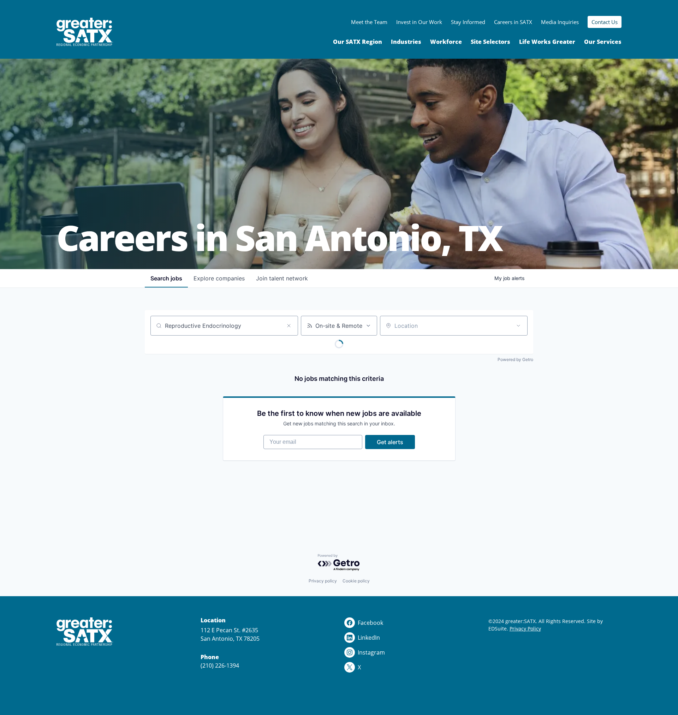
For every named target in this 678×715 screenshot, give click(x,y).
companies (219, 278)
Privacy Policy (525, 628)
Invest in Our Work (419, 21)
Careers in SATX (513, 21)
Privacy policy (323, 580)
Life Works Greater (547, 42)
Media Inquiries (560, 21)
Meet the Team (369, 21)
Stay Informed (468, 21)
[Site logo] (84, 32)
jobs (166, 278)
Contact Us (604, 21)
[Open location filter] (518, 325)
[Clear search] (289, 325)
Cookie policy (356, 580)
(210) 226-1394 (220, 665)
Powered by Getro (515, 359)
